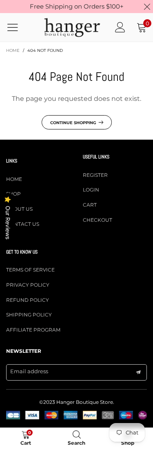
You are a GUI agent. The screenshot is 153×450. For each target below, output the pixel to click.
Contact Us (22, 224)
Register (95, 175)
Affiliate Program (33, 330)
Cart (90, 205)
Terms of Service (30, 270)
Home (14, 179)
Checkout (97, 220)
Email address (29, 371)
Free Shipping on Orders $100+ (77, 6)
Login (91, 190)
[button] (138, 372)
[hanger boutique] (72, 27)
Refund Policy (27, 300)
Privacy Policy (27, 285)
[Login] (120, 27)
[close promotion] (147, 6)
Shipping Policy (29, 315)
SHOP (13, 194)
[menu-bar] (17, 27)
